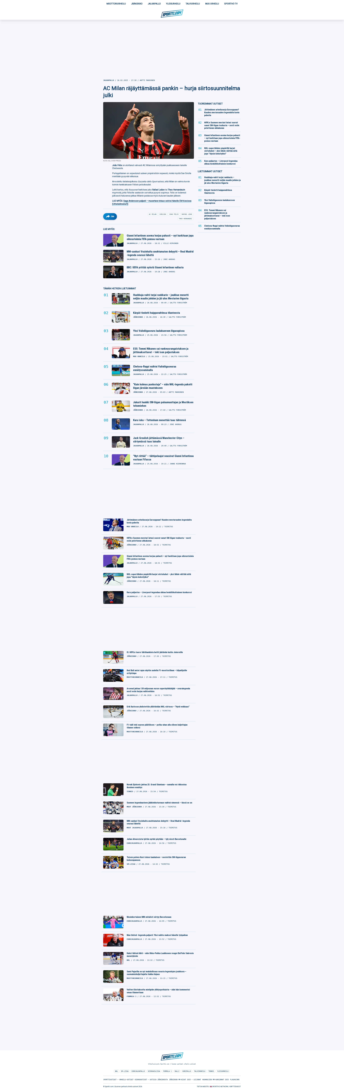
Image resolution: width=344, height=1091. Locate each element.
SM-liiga (124, 1071)
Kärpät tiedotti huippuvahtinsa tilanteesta (156, 312)
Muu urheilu (212, 3)
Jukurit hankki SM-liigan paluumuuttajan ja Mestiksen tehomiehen (163, 404)
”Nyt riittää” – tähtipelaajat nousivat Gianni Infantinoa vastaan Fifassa (163, 457)
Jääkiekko (136, 3)
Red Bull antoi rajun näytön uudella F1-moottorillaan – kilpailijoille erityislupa (157, 672)
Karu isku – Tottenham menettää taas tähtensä (159, 420)
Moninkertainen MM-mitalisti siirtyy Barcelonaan (149, 917)
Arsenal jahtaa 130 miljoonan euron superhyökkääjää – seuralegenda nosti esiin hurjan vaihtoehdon (158, 690)
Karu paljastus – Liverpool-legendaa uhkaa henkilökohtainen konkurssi (159, 592)
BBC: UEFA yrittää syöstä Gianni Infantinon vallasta (155, 267)
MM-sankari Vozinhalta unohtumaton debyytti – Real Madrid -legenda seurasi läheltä (160, 253)
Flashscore (234, 1080)
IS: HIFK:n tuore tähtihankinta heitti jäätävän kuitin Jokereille (155, 652)
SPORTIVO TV (231, 3)
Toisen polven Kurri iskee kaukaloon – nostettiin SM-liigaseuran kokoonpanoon (156, 858)
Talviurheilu (193, 3)
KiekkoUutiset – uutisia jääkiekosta (151, 1080)
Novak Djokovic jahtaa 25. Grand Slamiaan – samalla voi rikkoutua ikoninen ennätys (157, 786)
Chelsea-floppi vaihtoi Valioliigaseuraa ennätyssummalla (154, 368)
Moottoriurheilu (116, 3)
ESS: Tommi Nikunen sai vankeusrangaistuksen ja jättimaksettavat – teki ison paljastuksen (160, 350)
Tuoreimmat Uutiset (210, 103)
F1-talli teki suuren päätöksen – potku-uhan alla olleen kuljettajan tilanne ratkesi (157, 726)
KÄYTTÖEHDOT (235, 1087)
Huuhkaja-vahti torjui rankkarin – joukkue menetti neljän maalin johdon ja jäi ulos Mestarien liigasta (161, 296)
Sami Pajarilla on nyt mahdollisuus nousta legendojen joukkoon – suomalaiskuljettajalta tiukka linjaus (156, 973)
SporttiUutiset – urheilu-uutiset (118, 1080)
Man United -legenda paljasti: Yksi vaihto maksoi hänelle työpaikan (157, 935)
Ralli (177, 1071)
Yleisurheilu (173, 3)
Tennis (211, 1071)
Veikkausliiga (154, 1071)
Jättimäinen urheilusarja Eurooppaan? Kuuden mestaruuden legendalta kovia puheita (159, 521)
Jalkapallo (154, 3)
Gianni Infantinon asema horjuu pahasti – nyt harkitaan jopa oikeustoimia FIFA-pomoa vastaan (160, 237)
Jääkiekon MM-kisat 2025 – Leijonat (185, 1080)
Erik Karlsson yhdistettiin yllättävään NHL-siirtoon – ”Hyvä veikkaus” (158, 706)
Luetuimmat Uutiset (210, 171)
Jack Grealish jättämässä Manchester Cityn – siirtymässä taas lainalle (158, 439)
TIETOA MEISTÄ (202, 1087)
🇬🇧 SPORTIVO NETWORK (219, 1087)
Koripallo (186, 1071)
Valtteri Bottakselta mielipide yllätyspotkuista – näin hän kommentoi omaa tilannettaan (158, 991)
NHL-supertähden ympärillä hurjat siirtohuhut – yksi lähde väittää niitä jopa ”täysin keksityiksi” (159, 575)
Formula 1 (167, 1071)
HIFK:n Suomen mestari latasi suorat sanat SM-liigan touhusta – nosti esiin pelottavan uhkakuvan (159, 539)
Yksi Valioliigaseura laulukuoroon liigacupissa (158, 330)
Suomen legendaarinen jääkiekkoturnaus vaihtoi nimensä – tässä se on (159, 802)
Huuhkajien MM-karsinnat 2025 (215, 1080)
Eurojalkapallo (138, 1071)
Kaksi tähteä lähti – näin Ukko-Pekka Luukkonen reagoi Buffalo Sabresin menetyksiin (160, 954)
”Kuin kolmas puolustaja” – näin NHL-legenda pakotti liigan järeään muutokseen (162, 386)
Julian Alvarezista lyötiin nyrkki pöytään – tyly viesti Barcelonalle (156, 839)
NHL (116, 1071)
